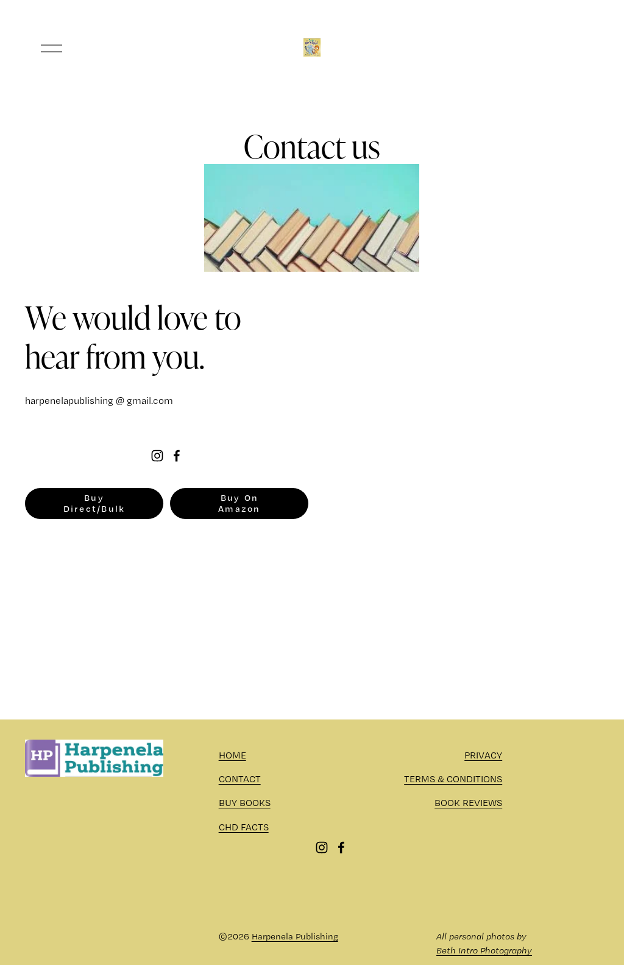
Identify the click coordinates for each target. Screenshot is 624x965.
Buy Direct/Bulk (94, 503)
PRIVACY (483, 755)
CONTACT (240, 779)
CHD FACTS (244, 827)
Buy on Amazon (239, 503)
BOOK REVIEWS (468, 802)
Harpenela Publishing (295, 936)
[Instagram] (157, 456)
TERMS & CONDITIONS (453, 779)
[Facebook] (177, 456)
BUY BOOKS (245, 802)
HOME (232, 755)
